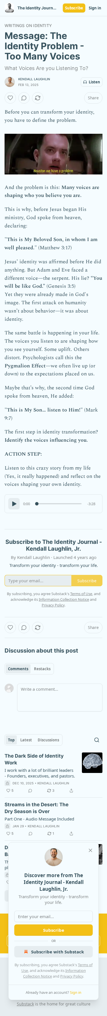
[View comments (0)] (24, 98)
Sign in (95, 8)
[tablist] (29, 668)
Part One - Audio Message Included (39, 819)
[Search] (96, 740)
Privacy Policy (71, 976)
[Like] (10, 98)
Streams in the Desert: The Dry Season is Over (36, 808)
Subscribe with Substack (57, 952)
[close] (90, 850)
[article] (53, 773)
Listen (94, 82)
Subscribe (74, 8)
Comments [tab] (18, 668)
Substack (25, 1004)
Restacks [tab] (42, 668)
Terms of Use (81, 593)
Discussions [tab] (48, 740)
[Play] (14, 503)
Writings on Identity (28, 25)
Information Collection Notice (64, 599)
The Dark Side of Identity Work (34, 759)
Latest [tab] (26, 740)
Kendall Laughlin (34, 79)
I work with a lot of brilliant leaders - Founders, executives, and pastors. (40, 773)
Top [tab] (11, 740)
